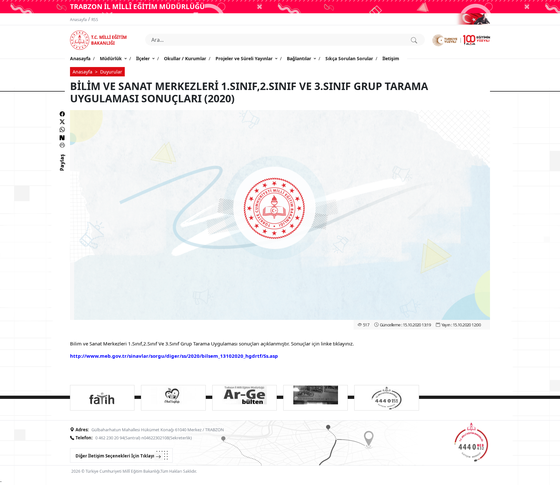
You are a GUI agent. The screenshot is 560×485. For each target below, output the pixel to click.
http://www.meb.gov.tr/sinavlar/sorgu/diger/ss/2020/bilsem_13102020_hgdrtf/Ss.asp (174, 356)
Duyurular (111, 72)
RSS (94, 19)
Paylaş (61, 168)
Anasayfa (78, 19)
